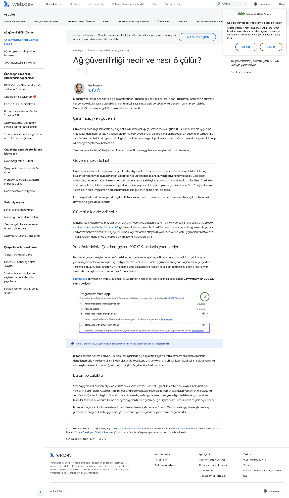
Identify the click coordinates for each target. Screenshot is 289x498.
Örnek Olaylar (172, 4)
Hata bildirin (161, 459)
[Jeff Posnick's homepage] (98, 91)
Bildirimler (182, 21)
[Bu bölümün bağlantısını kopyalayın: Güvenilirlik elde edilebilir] (120, 212)
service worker (82, 227)
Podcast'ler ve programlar (212, 475)
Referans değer (96, 4)
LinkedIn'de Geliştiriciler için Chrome (262, 470)
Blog (155, 4)
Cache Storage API (107, 227)
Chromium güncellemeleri (213, 465)
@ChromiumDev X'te (254, 459)
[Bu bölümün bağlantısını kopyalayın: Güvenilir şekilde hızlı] (113, 161)
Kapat (246, 47)
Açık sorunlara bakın (165, 465)
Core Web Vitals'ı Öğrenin (80, 21)
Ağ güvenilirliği (121, 50)
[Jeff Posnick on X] (89, 91)
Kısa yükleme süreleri (46, 21)
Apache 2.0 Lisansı (180, 428)
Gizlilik (62, 491)
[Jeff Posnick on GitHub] (94, 91)
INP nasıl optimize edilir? (210, 21)
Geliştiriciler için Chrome (212, 459)
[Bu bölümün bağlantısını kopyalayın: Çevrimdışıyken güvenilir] (119, 119)
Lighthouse (80, 279)
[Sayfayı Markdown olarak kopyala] (79, 71)
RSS (245, 475)
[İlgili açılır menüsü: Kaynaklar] (61, 4)
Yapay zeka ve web (15, 21)
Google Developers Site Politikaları (92, 432)
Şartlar (52, 491)
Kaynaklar (51, 4)
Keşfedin (75, 4)
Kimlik (106, 21)
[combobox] (232, 4)
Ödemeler (163, 21)
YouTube (247, 465)
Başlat (271, 47)
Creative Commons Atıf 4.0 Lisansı (128, 428)
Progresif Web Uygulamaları (133, 21)
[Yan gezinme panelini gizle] (40, 492)
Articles (10, 14)
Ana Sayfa (78, 50)
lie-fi (191, 185)
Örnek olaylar (206, 470)
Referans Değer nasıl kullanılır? (128, 4)
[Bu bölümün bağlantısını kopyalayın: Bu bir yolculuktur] (107, 376)
